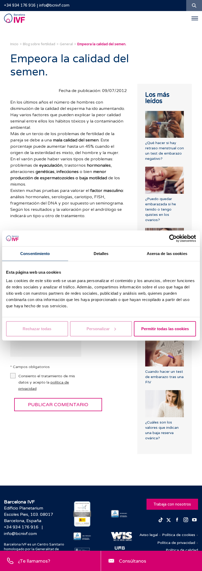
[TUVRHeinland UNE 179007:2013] (82, 536)
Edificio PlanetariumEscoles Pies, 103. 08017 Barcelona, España (28, 514)
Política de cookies (178, 535)
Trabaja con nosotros (172, 504)
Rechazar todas (37, 328)
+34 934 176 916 (20, 5)
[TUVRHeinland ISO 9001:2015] (120, 514)
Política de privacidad (176, 543)
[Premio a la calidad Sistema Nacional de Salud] (82, 514)
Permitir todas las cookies (165, 328)
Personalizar (98, 328)
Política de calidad (182, 550)
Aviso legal (148, 535)
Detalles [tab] (101, 253)
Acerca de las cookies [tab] (167, 253)
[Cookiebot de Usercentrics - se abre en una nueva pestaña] (173, 238)
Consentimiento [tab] (35, 253)
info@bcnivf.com (54, 5)
